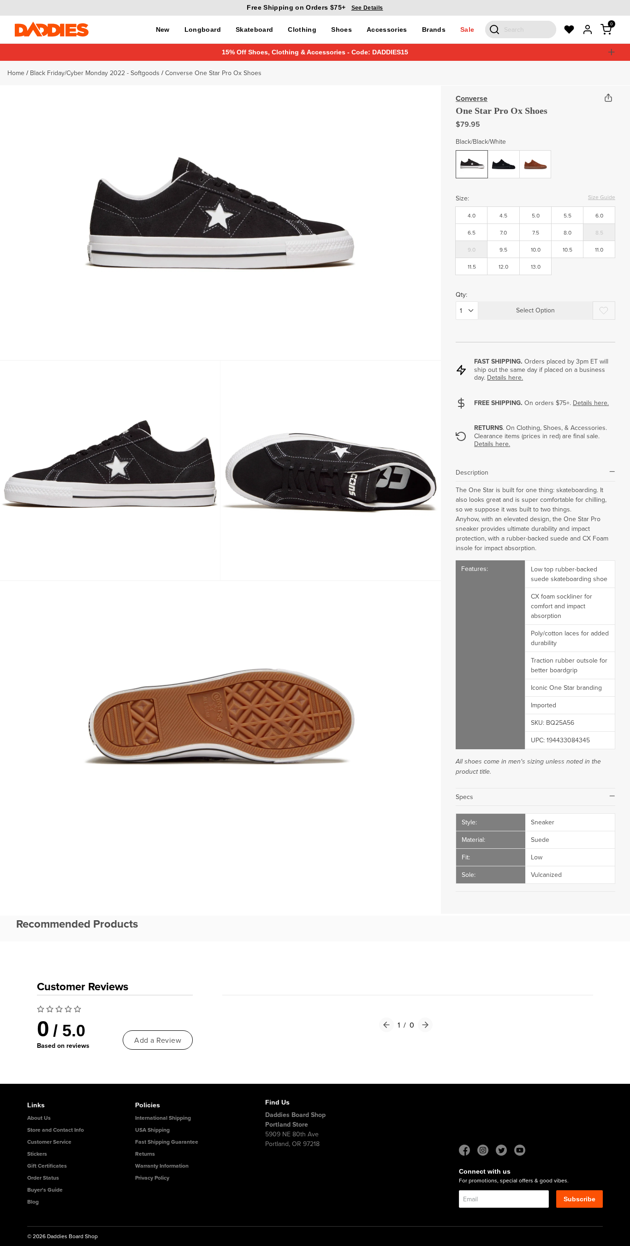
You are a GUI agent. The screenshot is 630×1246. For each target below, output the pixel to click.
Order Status (43, 1177)
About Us (39, 1118)
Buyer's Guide (45, 1189)
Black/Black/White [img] (473, 157)
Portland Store (286, 1124)
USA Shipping (152, 1130)
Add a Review (157, 1040)
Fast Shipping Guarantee (166, 1142)
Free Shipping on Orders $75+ (315, 7)
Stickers (37, 1154)
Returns (145, 1154)
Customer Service (49, 1142)
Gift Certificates (47, 1166)
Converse (471, 98)
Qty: (461, 294)
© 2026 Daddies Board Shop (62, 1236)
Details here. (505, 377)
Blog (33, 1201)
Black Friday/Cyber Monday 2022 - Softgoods (95, 72)
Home (15, 72)
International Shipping (163, 1118)
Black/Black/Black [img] (505, 157)
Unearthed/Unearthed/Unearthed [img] (537, 157)
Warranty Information (162, 1166)
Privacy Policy (152, 1177)
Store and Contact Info (55, 1130)
